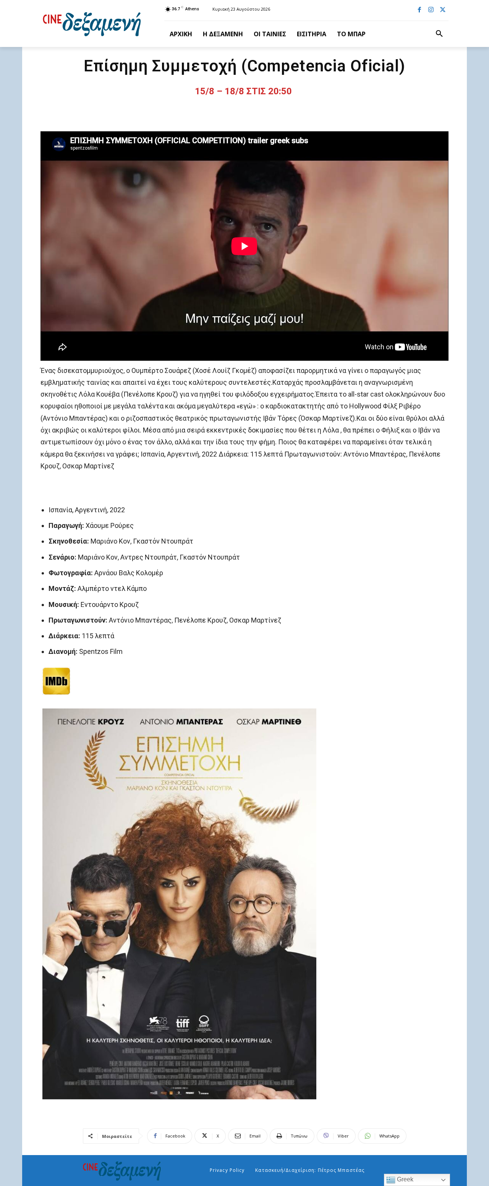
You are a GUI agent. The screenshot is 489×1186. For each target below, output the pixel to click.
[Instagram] (431, 10)
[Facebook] (419, 10)
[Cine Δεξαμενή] (93, 23)
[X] (443, 10)
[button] (439, 34)
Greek (404, 1179)
